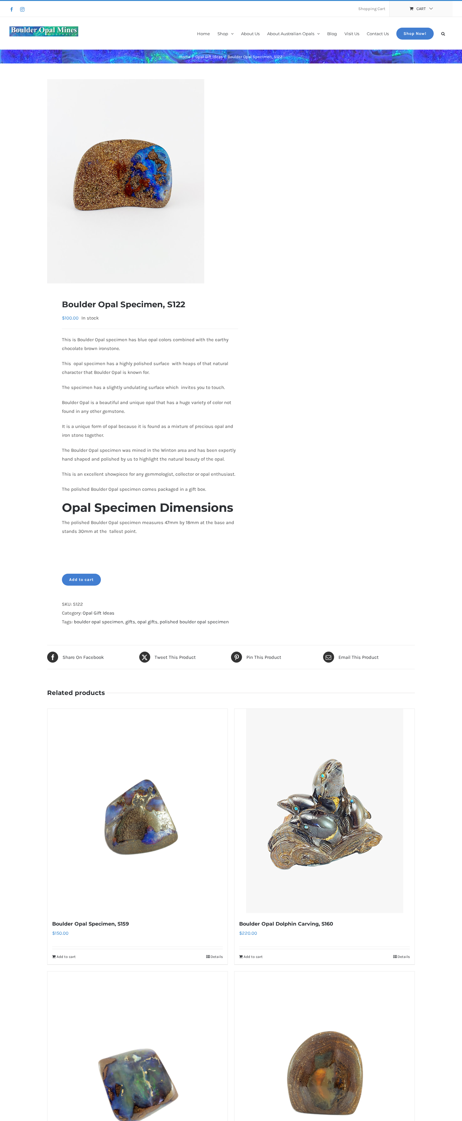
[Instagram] (22, 9)
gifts (130, 622)
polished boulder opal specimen (194, 622)
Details (217, 956)
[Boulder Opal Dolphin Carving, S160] (324, 811)
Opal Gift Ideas (98, 613)
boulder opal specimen (98, 622)
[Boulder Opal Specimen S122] (135, 181)
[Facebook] (11, 9)
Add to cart (81, 579)
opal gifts (147, 622)
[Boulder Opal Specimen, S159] (137, 811)
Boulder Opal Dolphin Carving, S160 (286, 924)
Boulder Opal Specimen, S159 (90, 924)
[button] (443, 33)
